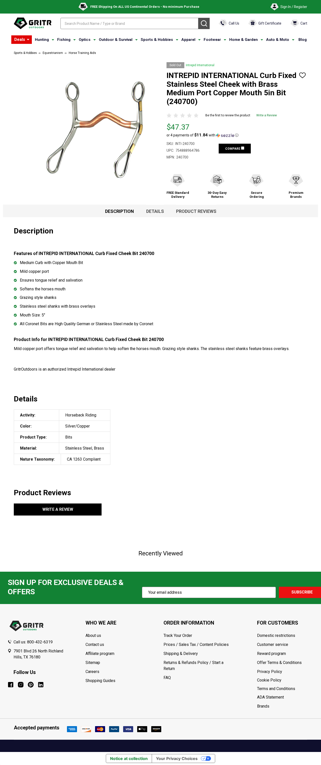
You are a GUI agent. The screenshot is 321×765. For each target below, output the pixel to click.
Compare (233, 148)
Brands (263, 706)
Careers (92, 671)
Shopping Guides (100, 680)
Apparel (188, 39)
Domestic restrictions (276, 635)
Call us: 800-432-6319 (33, 642)
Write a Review (266, 115)
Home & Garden (243, 39)
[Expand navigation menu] (53, 40)
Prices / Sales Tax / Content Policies (196, 644)
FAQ (167, 677)
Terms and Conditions (285, 689)
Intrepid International (200, 65)
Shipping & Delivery (181, 653)
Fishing (63, 39)
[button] (202, 135)
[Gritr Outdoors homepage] (32, 23)
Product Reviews (196, 211)
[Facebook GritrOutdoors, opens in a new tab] (11, 685)
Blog (302, 39)
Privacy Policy (285, 672)
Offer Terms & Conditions (279, 662)
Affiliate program (100, 653)
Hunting (42, 39)
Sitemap (93, 662)
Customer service (272, 644)
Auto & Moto (277, 39)
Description (119, 211)
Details (155, 211)
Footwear (212, 39)
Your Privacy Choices (177, 758)
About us (93, 635)
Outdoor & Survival (115, 39)
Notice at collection (129, 758)
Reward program (271, 653)
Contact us (95, 644)
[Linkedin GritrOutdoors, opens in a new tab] (41, 685)
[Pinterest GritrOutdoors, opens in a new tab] (31, 685)
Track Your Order (178, 635)
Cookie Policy (285, 680)
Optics (85, 39)
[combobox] (129, 23)
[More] (28, 39)
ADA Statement (270, 697)
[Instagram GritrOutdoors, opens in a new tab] (21, 685)
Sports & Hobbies (157, 39)
